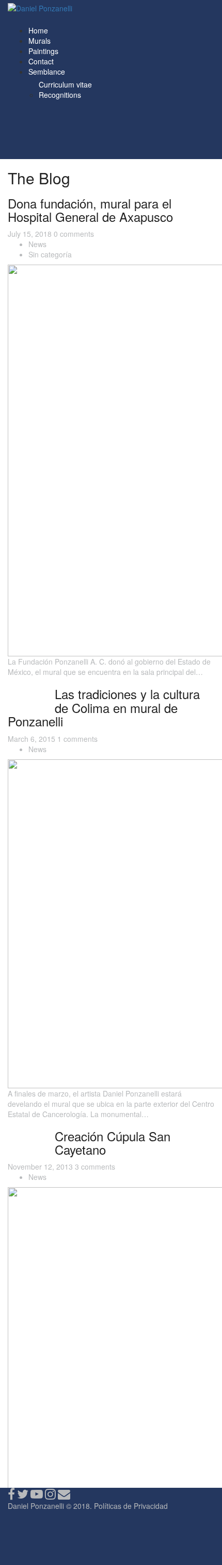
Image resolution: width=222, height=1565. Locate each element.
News (37, 244)
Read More (26, 690)
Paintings (43, 51)
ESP (42, 20)
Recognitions (60, 95)
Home (38, 30)
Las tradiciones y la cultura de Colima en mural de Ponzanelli (104, 707)
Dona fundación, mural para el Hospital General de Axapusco (90, 209)
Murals (39, 41)
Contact (41, 61)
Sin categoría (50, 254)
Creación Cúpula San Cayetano (112, 1142)
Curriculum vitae (65, 84)
